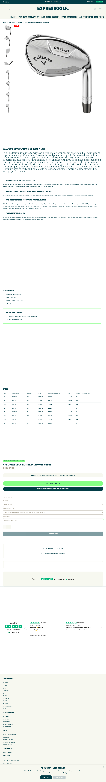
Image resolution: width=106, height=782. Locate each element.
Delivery (6, 719)
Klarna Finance (8, 724)
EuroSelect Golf (9, 742)
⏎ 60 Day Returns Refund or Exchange (53, 553)
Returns (6, 716)
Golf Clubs (12, 22)
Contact (6, 737)
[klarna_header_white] (6, 1)
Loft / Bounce (7, 501)
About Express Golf (10, 734)
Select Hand (7, 493)
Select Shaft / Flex (8, 508)
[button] (4, 9)
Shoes (5, 701)
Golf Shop (6, 755)
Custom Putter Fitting (11, 760)
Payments (6, 721)
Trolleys (6, 690)
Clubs (5, 685)
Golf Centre (7, 753)
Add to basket (53, 534)
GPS (4, 693)
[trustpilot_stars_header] (99, 1)
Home (4, 22)
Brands (5, 683)
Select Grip (6, 516)
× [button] (103, 767)
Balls (5, 696)
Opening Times (8, 740)
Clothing (6, 698)
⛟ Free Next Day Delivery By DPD (53, 548)
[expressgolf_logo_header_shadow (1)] (53, 8)
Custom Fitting (8, 758)
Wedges (20, 22)
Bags (4, 688)
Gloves (5, 703)
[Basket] (100, 9)
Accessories (7, 706)
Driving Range (8, 763)
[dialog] (53, 773)
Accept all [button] (46, 777)
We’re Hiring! (7, 745)
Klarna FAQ (7, 727)
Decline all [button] (59, 777)
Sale (4, 708)
